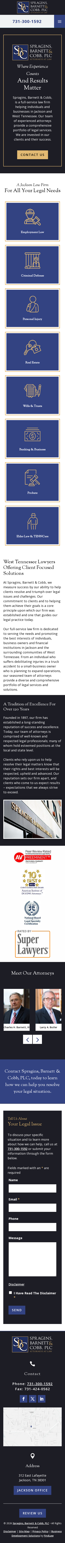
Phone (13, 1219)
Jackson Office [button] (32, 1490)
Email (14, 1199)
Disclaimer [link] (9, 1531)
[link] (32, 7)
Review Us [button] (32, 1513)
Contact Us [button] (33, 155)
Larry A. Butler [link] (48, 1027)
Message (15, 1238)
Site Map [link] (24, 1531)
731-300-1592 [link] (27, 21)
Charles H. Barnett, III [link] (16, 1027)
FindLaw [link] (49, 1535)
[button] (59, 21)
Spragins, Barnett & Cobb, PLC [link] (31, 1523)
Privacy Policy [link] (40, 1531)
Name (13, 1180)
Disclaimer (16, 1284)
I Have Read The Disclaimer (35, 1295)
